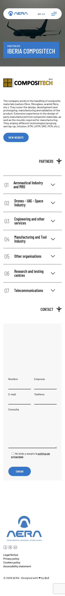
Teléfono (39, 394)
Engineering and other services (24, 221)
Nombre (13, 378)
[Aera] (18, 13)
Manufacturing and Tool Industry (25, 239)
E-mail (12, 394)
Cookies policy (11, 562)
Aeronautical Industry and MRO (23, 184)
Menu (53, 13)
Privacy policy (11, 558)
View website (16, 137)
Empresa (39, 378)
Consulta (13, 409)
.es (43, 13)
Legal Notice (10, 554)
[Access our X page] (10, 548)
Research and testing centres (24, 273)
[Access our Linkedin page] (15, 548)
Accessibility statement (17, 566)
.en (39, 13)
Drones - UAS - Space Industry (23, 202)
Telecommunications (23, 290)
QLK (46, 577)
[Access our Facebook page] (5, 548)
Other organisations (22, 256)
